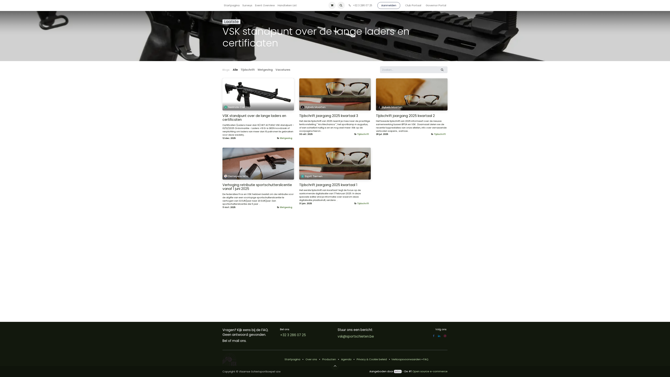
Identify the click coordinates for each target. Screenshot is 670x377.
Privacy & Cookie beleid (372, 359)
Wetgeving (286, 138)
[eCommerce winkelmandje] (332, 5)
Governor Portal (436, 5)
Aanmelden (388, 5)
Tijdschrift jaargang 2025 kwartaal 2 (405, 116)
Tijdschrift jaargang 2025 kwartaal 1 (328, 185)
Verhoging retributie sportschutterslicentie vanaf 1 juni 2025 (257, 187)
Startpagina (292, 359)
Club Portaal (413, 5)
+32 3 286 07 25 (293, 335)
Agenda (346, 359)
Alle (235, 70)
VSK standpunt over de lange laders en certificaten (254, 118)
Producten (329, 359)
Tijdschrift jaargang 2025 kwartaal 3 (328, 116)
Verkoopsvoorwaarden (406, 359)
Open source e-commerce (430, 371)
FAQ (425, 359)
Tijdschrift (363, 134)
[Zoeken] (442, 69)
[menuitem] (231, 5)
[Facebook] (433, 336)
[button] (341, 5)
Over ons (311, 359)
